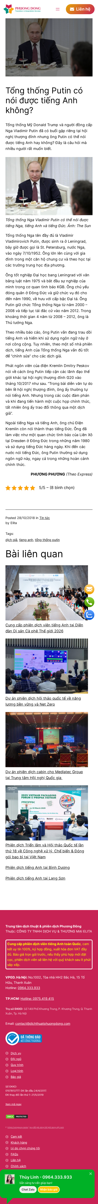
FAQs (14, 1154)
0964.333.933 (29, 988)
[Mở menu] (57, 9)
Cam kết (16, 1136)
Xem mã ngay (13, 1104)
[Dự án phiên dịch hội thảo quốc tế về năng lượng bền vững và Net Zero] (46, 667)
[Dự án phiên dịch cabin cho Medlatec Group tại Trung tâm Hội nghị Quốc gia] (46, 740)
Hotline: (27, 998)
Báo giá (16, 1077)
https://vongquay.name (18, 1127)
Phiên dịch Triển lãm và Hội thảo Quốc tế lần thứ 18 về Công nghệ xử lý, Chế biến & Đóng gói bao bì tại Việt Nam (44, 851)
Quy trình (17, 1065)
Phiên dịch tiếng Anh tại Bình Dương (37, 867)
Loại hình (17, 1071)
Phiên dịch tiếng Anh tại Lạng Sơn (35, 878)
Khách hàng (19, 1142)
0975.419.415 (43, 998)
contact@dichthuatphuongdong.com (42, 1023)
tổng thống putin (47, 540)
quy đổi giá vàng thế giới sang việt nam (47, 1127)
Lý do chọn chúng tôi (25, 1148)
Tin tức (44, 518)
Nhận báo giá (48, 1189)
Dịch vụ (16, 1053)
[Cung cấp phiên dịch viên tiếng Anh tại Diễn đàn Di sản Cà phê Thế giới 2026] (46, 593)
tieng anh (26, 540)
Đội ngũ (16, 1059)
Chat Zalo (28, 1189)
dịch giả (11, 540)
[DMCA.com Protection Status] (16, 1117)
